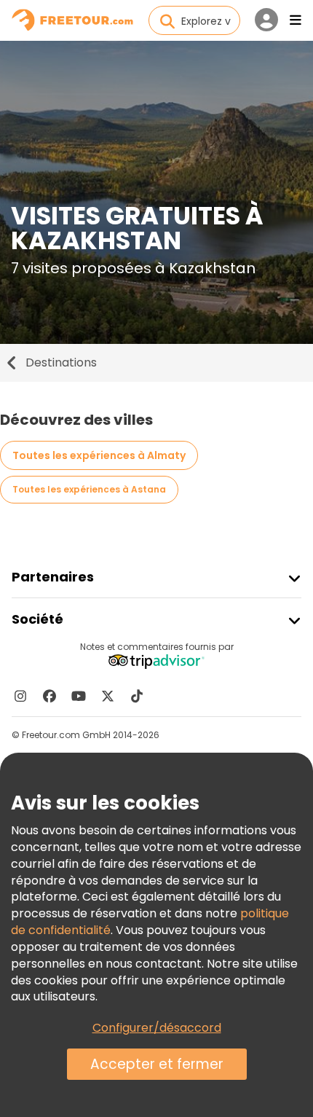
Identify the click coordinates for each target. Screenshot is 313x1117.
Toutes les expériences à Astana (89, 489)
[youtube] (78, 696)
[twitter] (107, 696)
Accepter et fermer (156, 1064)
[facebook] (49, 696)
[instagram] (20, 696)
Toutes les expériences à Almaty (99, 455)
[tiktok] (137, 696)
